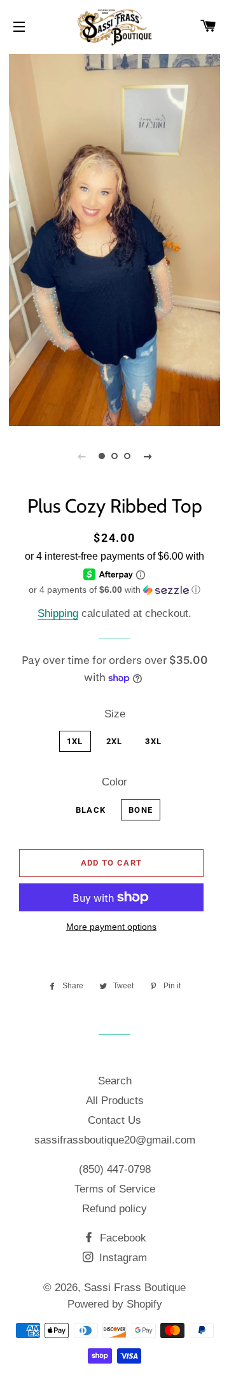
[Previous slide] (81, 456)
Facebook (121, 1238)
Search (115, 1081)
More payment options (111, 927)
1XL (75, 741)
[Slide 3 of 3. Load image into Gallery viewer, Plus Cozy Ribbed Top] (127, 456)
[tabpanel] (114, 238)
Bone (140, 810)
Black (91, 810)
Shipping (58, 613)
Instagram (121, 1258)
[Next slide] (148, 456)
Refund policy (114, 1209)
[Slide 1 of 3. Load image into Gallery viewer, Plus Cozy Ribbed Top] (101, 456)
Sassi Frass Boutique (135, 1288)
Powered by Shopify (114, 1304)
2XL (114, 741)
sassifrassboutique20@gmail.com (114, 1140)
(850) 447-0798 (115, 1169)
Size (114, 714)
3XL (153, 741)
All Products (115, 1101)
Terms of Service (114, 1189)
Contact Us (114, 1120)
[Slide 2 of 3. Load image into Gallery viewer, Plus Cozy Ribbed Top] (114, 456)
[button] (114, 590)
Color (114, 782)
